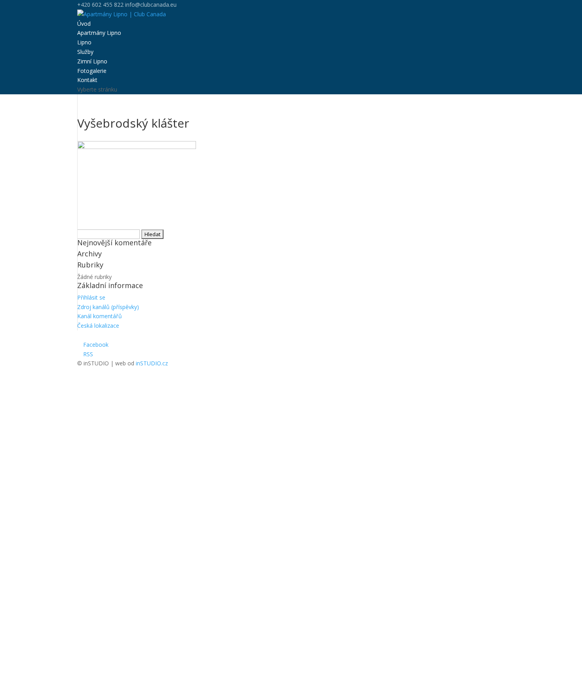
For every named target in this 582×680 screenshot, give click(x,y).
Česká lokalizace (98, 325)
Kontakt (87, 80)
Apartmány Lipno (99, 32)
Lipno (84, 42)
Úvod (84, 23)
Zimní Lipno (92, 61)
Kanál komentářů (99, 316)
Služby (85, 51)
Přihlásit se (91, 297)
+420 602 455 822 (100, 4)
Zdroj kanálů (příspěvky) (108, 307)
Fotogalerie (92, 70)
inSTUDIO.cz (152, 363)
